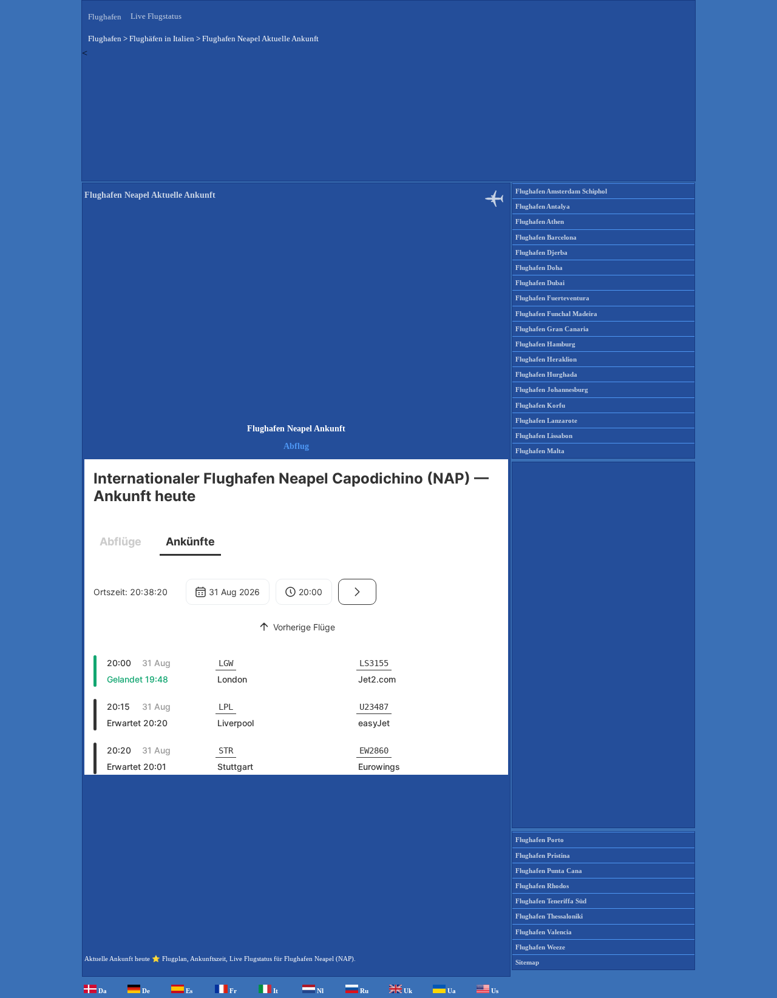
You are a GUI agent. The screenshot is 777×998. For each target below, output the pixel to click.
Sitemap (527, 962)
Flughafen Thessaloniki (549, 916)
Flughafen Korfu (540, 405)
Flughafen (104, 16)
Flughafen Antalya (542, 206)
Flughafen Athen (539, 221)
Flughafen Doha (539, 267)
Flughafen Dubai (540, 282)
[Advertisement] (388, 119)
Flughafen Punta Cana (548, 870)
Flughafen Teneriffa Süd (550, 901)
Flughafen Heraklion (546, 359)
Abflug (296, 446)
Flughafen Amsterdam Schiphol (561, 191)
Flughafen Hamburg (545, 344)
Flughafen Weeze (540, 947)
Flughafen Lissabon (543, 435)
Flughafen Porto (539, 839)
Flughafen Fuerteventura (552, 298)
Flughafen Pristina (542, 855)
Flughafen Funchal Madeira (556, 313)
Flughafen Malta (540, 450)
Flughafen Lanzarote (546, 420)
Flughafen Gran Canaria (552, 328)
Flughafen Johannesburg (551, 389)
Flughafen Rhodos (542, 885)
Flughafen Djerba (541, 252)
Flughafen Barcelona (546, 237)
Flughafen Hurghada (546, 374)
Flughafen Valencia (543, 932)
